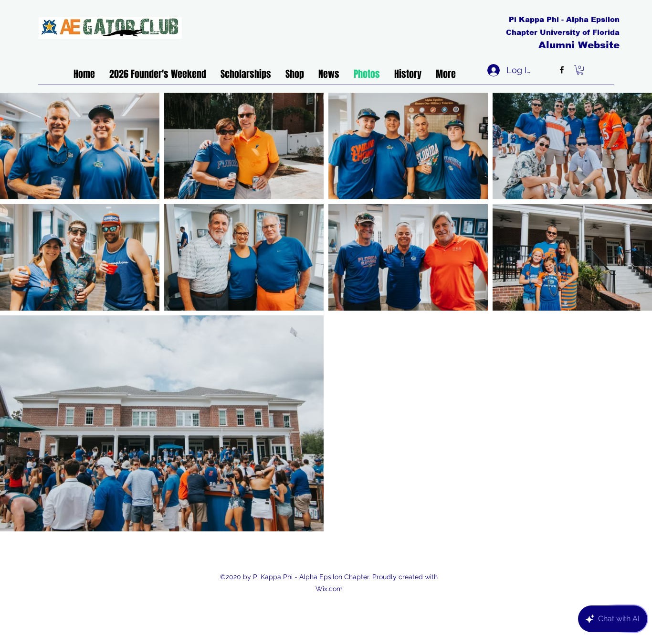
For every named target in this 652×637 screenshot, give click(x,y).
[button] (580, 70)
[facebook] (562, 70)
